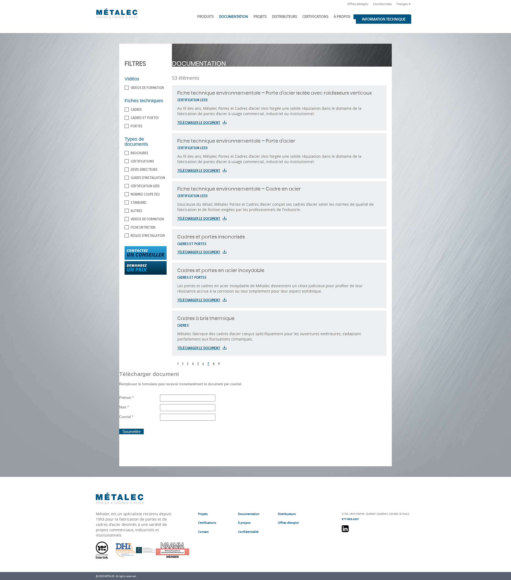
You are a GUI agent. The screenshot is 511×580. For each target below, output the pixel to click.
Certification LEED (145, 186)
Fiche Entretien (143, 227)
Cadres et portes (145, 118)
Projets (260, 16)
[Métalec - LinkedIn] (345, 530)
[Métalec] (117, 12)
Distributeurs (284, 16)
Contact (203, 532)
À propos (342, 16)
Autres (136, 211)
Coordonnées (382, 4)
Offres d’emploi (357, 4)
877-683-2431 (350, 519)
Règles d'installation (148, 235)
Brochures (139, 153)
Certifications (315, 16)
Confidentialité (248, 532)
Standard (138, 202)
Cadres (136, 109)
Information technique (383, 19)
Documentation (233, 16)
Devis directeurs (144, 169)
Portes (136, 126)
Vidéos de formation (147, 88)
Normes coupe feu (145, 194)
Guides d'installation (148, 178)
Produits (205, 16)
